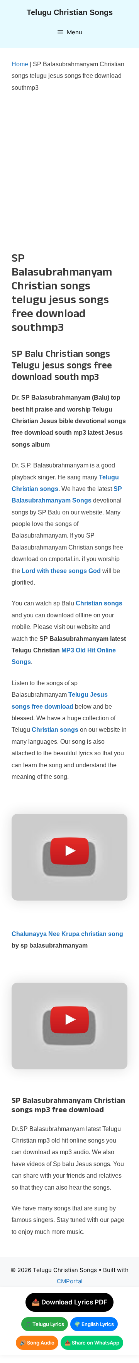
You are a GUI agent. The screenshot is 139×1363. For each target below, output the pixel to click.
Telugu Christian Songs (70, 12)
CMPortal (70, 1281)
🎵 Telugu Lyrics (44, 1324)
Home (20, 64)
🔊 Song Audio (37, 1342)
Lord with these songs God (61, 571)
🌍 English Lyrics (94, 1324)
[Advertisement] (69, 172)
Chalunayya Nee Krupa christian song (67, 934)
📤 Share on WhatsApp (91, 1342)
